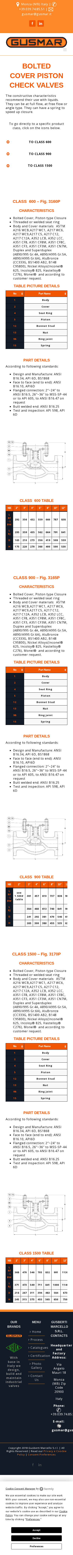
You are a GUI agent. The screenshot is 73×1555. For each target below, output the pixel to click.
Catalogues (37, 1348)
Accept (36, 1530)
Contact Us (37, 1378)
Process (37, 1340)
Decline (36, 1538)
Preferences (36, 1546)
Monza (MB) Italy (34, 4)
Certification (37, 1356)
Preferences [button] (33, 1519)
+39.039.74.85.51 (32, 9)
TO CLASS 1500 (40, 166)
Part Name (45, 293)
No (14, 293)
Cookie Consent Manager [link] (20, 1488)
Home (36, 1332)
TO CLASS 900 (40, 154)
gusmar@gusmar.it (36, 14)
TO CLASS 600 (40, 142)
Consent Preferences (42, 1454)
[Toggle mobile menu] (65, 50)
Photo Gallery (36, 1366)
